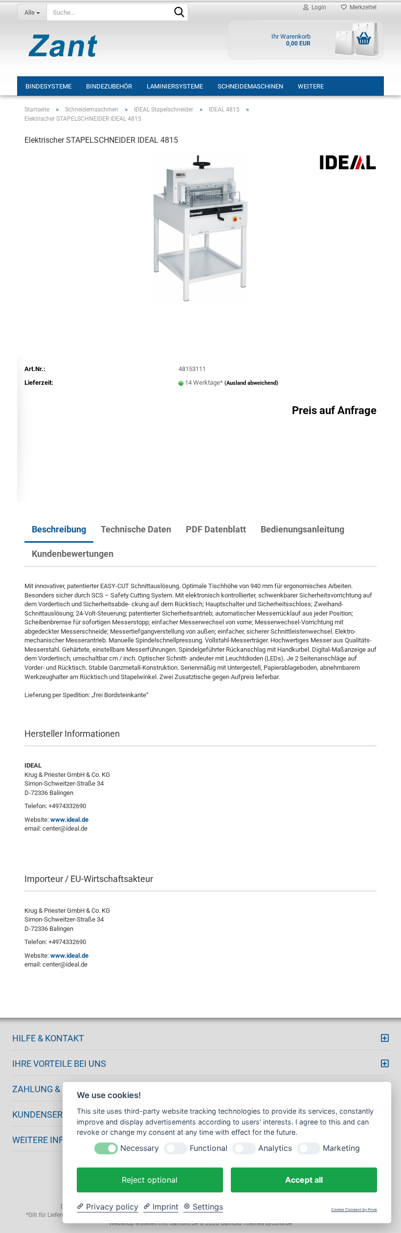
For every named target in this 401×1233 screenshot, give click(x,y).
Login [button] (317, 7)
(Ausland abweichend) (251, 383)
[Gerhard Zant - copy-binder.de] (63, 45)
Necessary (139, 1148)
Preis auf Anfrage (334, 410)
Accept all (304, 1180)
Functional (208, 1148)
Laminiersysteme (175, 86)
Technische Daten (136, 529)
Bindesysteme (48, 86)
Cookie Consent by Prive (354, 1210)
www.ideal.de (69, 819)
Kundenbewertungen (72, 554)
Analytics (275, 1148)
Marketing (341, 1148)
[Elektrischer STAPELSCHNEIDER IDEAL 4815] (200, 227)
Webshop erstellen (133, 1223)
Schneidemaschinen (250, 86)
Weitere (311, 86)
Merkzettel (362, 7)
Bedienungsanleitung (302, 529)
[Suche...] (179, 13)
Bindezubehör (109, 86)
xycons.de (279, 1223)
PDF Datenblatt (216, 529)
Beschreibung (59, 529)
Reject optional (150, 1180)
